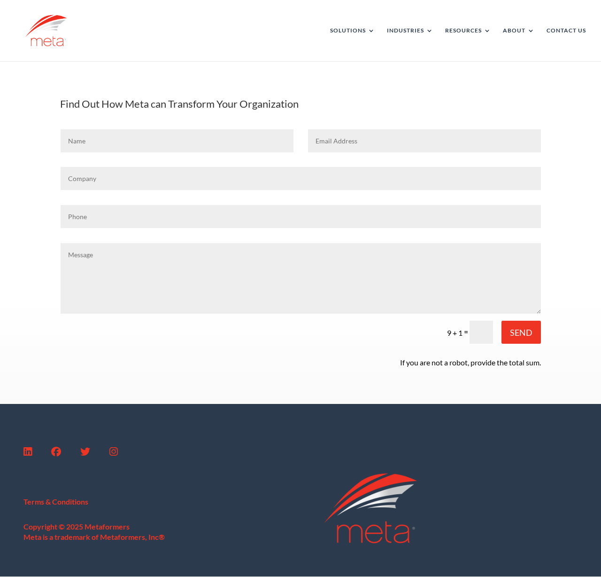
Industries (405, 30)
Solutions (348, 30)
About (514, 30)
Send (521, 332)
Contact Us (566, 30)
